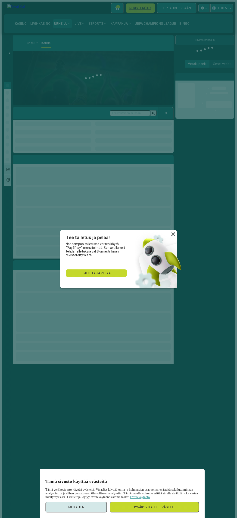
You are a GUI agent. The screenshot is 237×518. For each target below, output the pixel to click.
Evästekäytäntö (140, 497)
